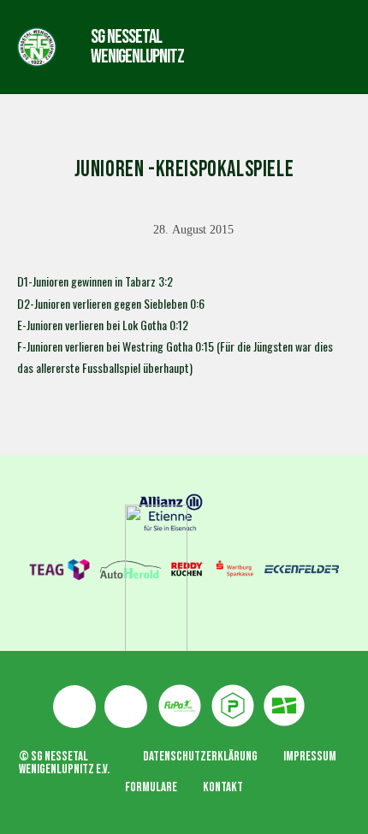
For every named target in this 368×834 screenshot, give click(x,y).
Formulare (151, 787)
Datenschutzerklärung (200, 756)
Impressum (309, 756)
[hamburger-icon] (251, 46)
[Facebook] (74, 706)
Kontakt (223, 787)
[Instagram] (125, 706)
